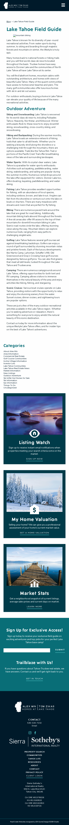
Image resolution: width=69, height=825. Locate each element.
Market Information (12, 371)
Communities (34, 755)
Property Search (34, 752)
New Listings (9, 373)
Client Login (34, 776)
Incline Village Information (15, 361)
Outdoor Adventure (12, 376)
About (34, 765)
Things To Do (10, 385)
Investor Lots (9, 364)
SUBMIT (60, 650)
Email (34, 726)
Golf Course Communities (15, 359)
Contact (34, 769)
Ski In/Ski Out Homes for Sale (16, 378)
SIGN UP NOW (34, 459)
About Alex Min (11, 351)
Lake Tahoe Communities (15, 366)
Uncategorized (10, 388)
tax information (10, 383)
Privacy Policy (34, 772)
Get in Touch (34, 679)
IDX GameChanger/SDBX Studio (47, 822)
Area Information (11, 354)
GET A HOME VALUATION (34, 533)
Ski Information (10, 381)
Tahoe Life (34, 759)
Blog (9, 22)
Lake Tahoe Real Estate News (16, 368)
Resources (34, 762)
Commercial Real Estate (14, 356)
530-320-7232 (34, 723)
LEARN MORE (34, 607)
